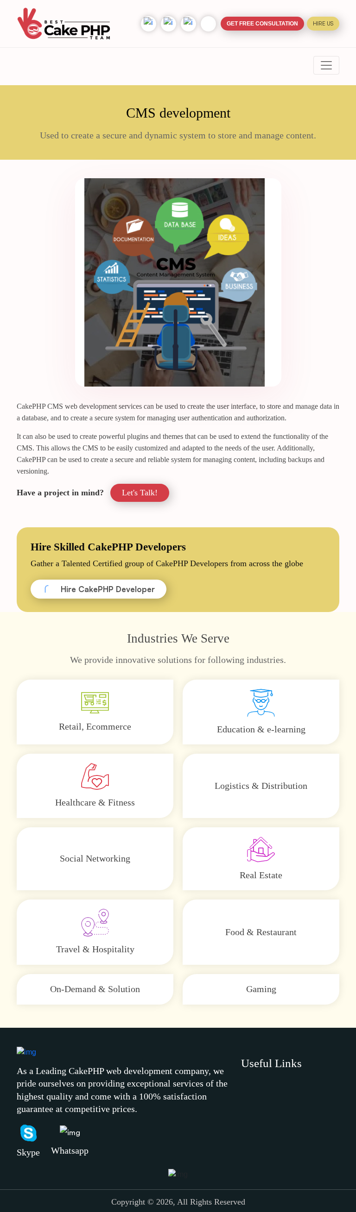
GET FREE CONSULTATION (262, 23)
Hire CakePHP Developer (108, 589)
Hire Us (323, 23)
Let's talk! (140, 492)
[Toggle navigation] (326, 65)
